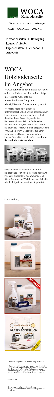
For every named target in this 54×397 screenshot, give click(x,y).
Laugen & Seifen (16, 43)
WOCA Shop (37, 29)
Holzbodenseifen (15, 39)
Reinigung (37, 39)
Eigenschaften (15, 48)
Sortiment (27, 23)
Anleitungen (40, 23)
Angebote (12, 52)
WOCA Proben (23, 29)
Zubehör (34, 48)
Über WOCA (13, 23)
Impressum (12, 380)
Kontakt (11, 29)
